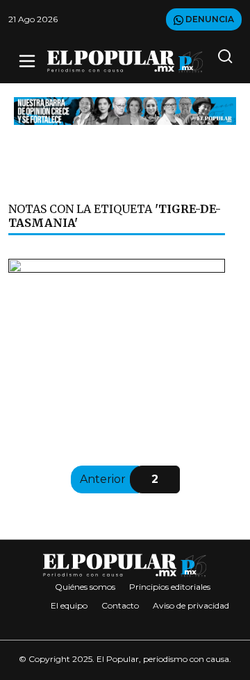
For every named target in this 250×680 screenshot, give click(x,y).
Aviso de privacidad (191, 605)
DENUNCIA (208, 19)
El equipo (69, 605)
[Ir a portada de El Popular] (125, 61)
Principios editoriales (169, 586)
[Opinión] (125, 110)
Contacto (120, 605)
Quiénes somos (85, 586)
